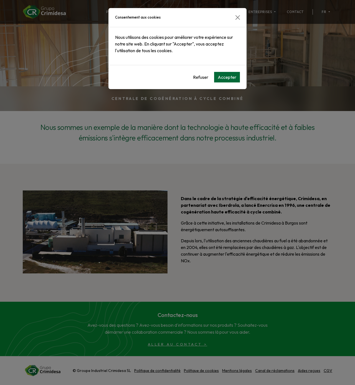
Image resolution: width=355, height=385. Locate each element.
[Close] (237, 17)
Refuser (200, 77)
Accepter (227, 77)
